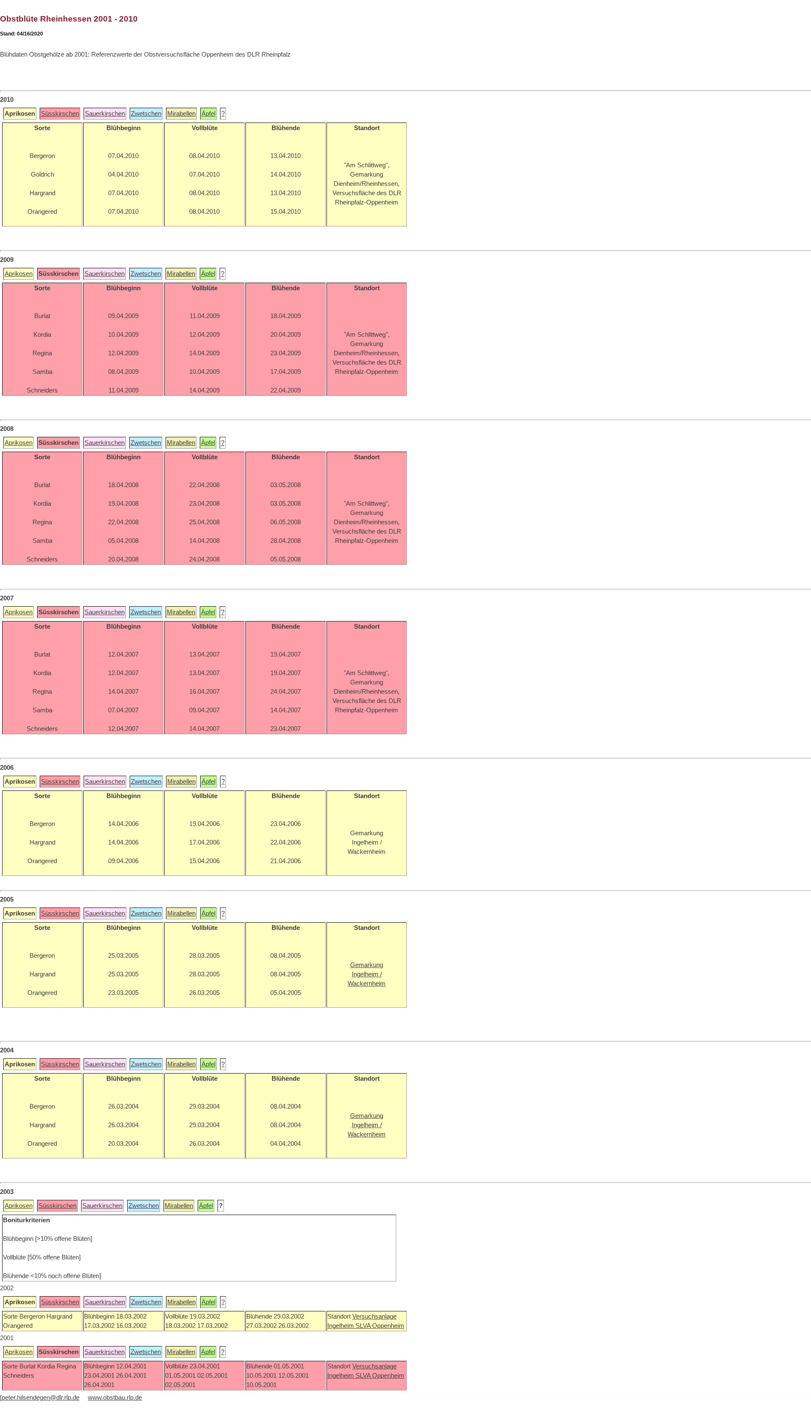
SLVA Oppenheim (380, 1325)
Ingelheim (341, 1325)
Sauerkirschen (105, 113)
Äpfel (208, 113)
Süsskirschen (60, 113)
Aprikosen (19, 273)
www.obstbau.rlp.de (115, 1397)
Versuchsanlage (374, 1316)
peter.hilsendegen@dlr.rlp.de (40, 1397)
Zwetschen (146, 113)
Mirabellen (181, 113)
